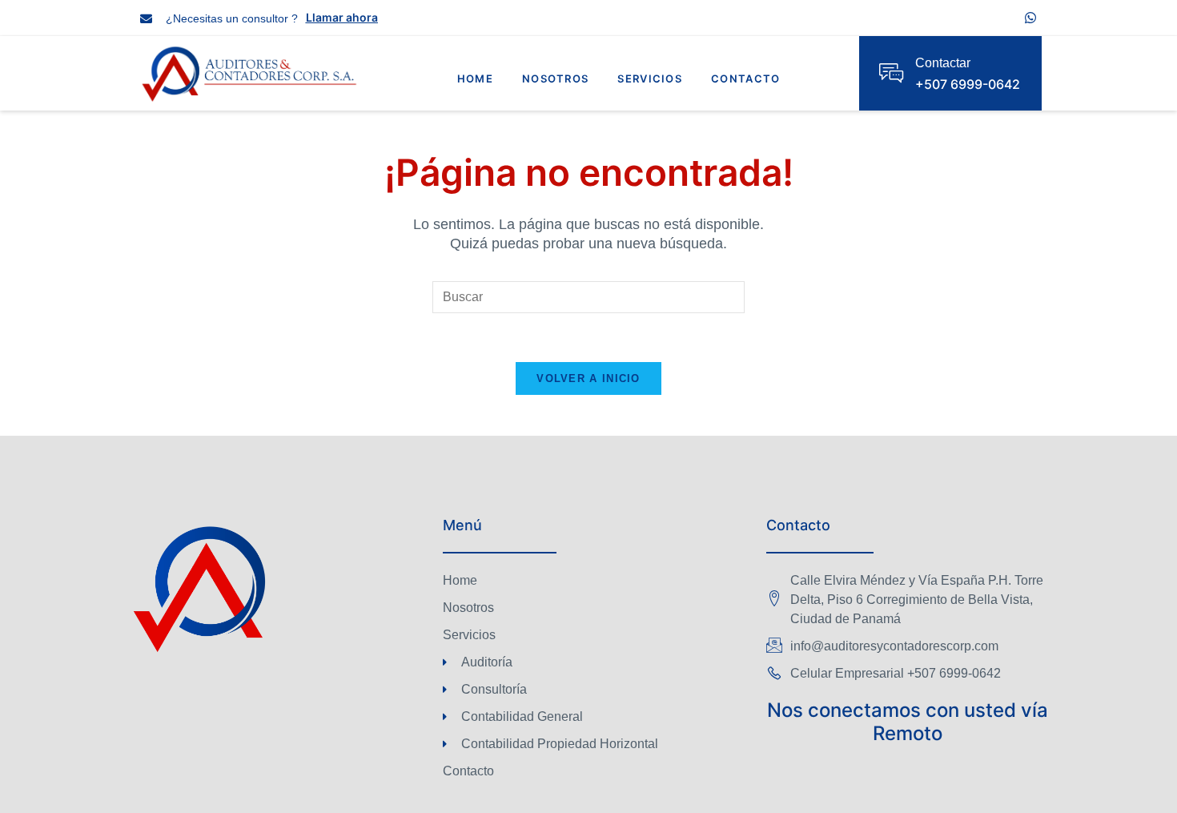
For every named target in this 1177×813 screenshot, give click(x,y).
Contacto (745, 78)
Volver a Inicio (588, 378)
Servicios (649, 78)
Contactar (942, 63)
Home (475, 78)
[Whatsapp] (1030, 17)
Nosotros (555, 78)
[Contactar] (891, 73)
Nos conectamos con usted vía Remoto (907, 721)
